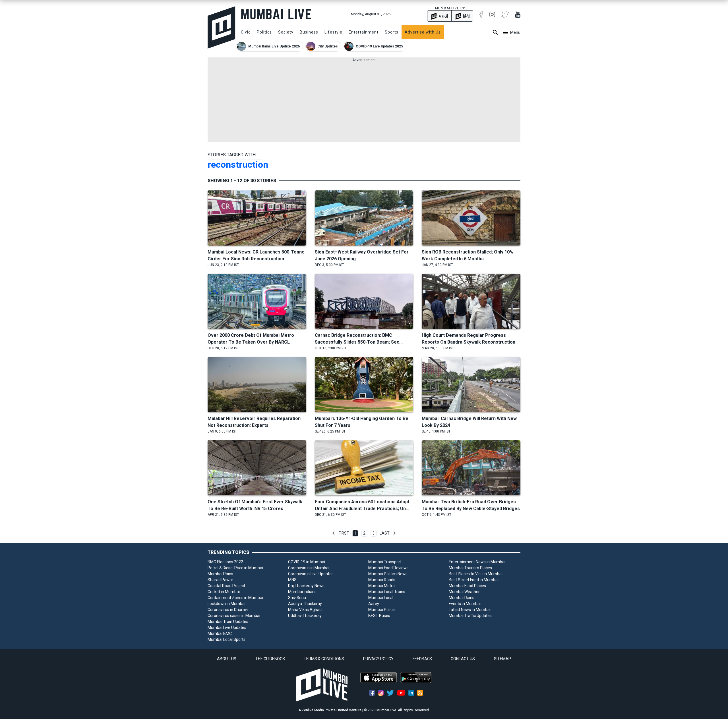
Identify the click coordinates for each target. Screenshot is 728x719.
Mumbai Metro (381, 585)
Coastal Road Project (226, 585)
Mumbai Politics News (388, 574)
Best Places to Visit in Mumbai (475, 574)
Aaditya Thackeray (305, 603)
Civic (246, 32)
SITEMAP (502, 658)
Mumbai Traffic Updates (470, 615)
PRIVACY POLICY (378, 658)
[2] (394, 533)
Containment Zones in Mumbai (235, 597)
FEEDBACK (422, 658)
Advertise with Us (423, 32)
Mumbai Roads (381, 579)
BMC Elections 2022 (225, 562)
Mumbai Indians (302, 591)
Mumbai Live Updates (227, 627)
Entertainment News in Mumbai (477, 562)
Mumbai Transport (385, 562)
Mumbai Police (381, 609)
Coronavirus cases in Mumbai (234, 615)
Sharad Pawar (220, 579)
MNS (292, 579)
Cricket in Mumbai (224, 591)
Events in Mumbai (465, 603)
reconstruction (238, 164)
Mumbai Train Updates (228, 621)
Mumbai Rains (220, 574)
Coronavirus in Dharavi (228, 609)
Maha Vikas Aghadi (305, 609)
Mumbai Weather (464, 591)
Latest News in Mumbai (470, 609)
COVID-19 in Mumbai (306, 562)
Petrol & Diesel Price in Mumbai (235, 568)
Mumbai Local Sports (226, 639)
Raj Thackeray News (306, 585)
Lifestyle (333, 32)
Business (309, 32)
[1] (333, 533)
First (344, 533)
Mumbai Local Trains (386, 591)
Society (285, 32)
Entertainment (364, 32)
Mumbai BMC (220, 633)
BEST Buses (379, 615)
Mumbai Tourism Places (470, 568)
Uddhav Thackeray (305, 615)
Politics (264, 32)
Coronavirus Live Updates (311, 574)
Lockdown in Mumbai (226, 603)
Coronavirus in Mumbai (308, 568)
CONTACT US (463, 658)
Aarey (373, 603)
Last (385, 533)
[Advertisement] (364, 102)
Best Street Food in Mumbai (474, 579)
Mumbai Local (380, 597)
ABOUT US (226, 658)
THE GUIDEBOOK (270, 658)
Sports (391, 32)
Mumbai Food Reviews (388, 568)
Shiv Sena (297, 597)
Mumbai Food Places (467, 585)
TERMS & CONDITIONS (324, 658)
